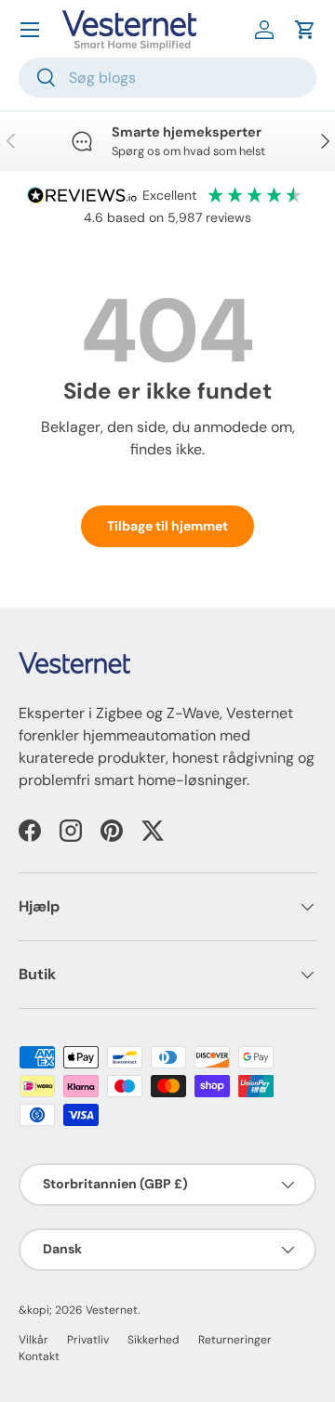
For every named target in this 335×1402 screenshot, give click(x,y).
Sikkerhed (153, 1339)
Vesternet (112, 1310)
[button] (305, 29)
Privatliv (88, 1339)
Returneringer (235, 1339)
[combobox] (167, 78)
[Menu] (29, 29)
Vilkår (33, 1339)
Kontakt (39, 1356)
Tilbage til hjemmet (167, 526)
